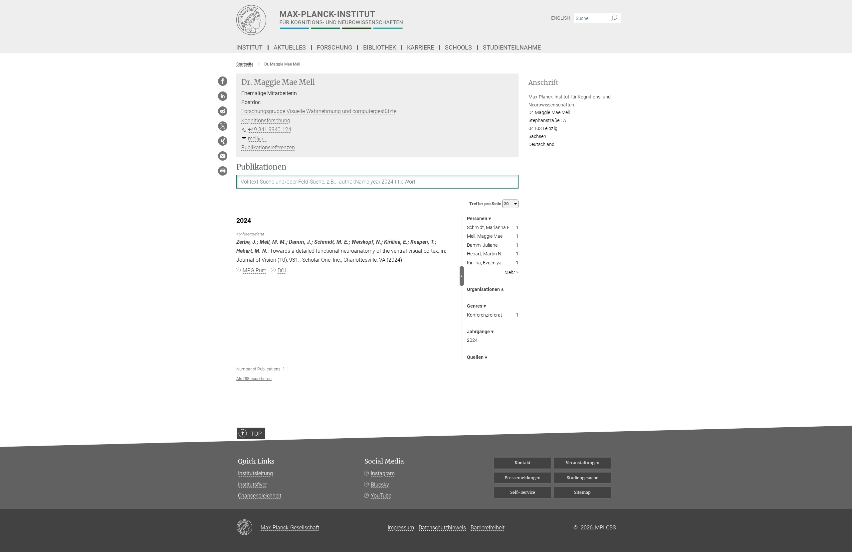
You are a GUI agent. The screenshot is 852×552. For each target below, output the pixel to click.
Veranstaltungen (582, 462)
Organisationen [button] (483, 289)
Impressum (401, 527)
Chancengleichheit (259, 495)
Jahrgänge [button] (478, 331)
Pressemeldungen (522, 477)
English (560, 18)
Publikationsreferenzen (268, 147)
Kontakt (523, 462)
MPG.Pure (254, 270)
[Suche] (614, 18)
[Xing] (223, 141)
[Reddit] (223, 111)
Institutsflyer (252, 485)
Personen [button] (477, 218)
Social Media (384, 461)
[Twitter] (223, 126)
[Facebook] (223, 81)
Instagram (383, 473)
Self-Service (522, 492)
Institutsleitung (255, 473)
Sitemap (582, 492)
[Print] (223, 171)
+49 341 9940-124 (269, 129)
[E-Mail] (223, 156)
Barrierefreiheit (488, 527)
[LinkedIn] (223, 96)
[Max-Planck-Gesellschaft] (248, 528)
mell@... (257, 138)
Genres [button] (474, 306)
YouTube (381, 495)
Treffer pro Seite (485, 203)
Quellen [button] (475, 357)
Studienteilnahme (512, 47)
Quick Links (256, 461)
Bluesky (380, 485)
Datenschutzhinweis (442, 527)
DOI (282, 270)
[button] (462, 276)
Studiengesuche (582, 477)
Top (256, 433)
